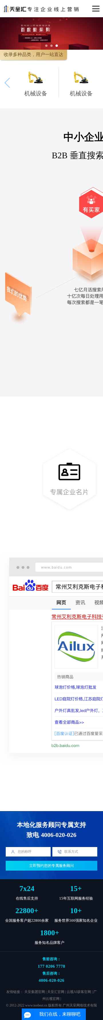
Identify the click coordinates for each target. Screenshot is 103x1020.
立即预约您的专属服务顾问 (51, 865)
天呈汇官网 (55, 992)
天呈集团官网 (34, 992)
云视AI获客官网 (79, 992)
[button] (46, 46)
